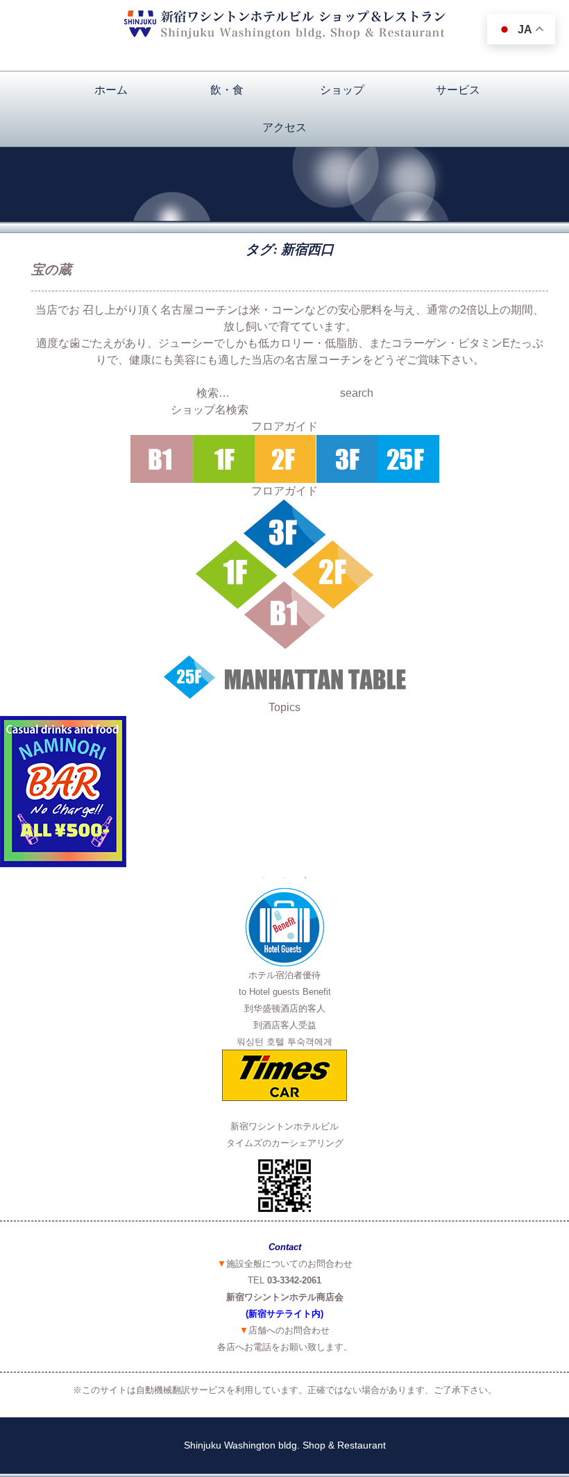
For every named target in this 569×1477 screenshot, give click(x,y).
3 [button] (305, 878)
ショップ (342, 90)
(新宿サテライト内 (283, 1313)
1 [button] (264, 878)
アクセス (284, 127)
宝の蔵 (51, 269)
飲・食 (227, 90)
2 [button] (284, 878)
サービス (458, 90)
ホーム (111, 90)
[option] (284, 791)
